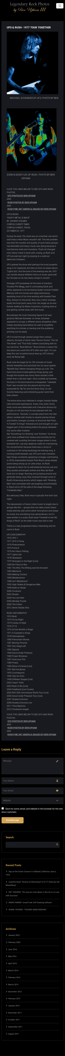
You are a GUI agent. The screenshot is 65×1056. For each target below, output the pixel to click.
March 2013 (13, 984)
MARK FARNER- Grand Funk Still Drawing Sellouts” (30, 902)
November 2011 (15, 1013)
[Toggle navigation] (60, 5)
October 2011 (14, 1020)
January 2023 (14, 935)
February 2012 (14, 998)
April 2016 (12, 963)
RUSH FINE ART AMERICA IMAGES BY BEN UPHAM (31, 209)
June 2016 (12, 949)
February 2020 (14, 942)
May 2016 (12, 956)
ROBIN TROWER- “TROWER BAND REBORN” (27, 910)
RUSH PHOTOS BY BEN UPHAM (22, 202)
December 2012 (15, 992)
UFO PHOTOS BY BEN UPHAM (21, 196)
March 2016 (13, 970)
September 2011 (15, 1027)
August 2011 (13, 1034)
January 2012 (14, 1006)
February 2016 (14, 977)
